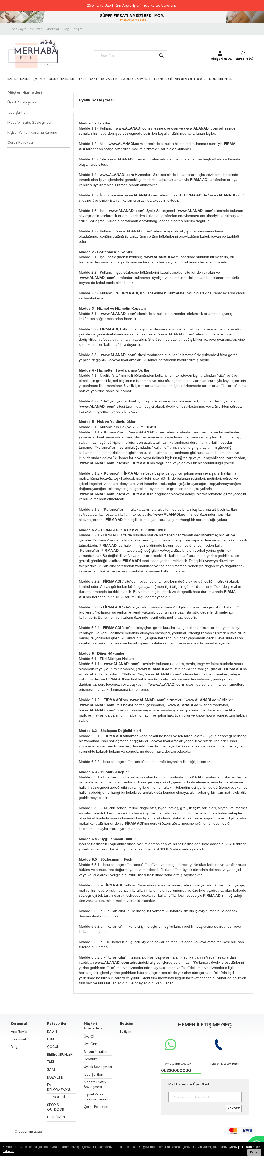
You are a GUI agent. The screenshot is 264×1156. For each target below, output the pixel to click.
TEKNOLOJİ (162, 79)
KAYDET (233, 1108)
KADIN (12, 79)
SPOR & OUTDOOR (190, 79)
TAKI (82, 79)
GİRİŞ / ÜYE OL (221, 59)
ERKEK (25, 79)
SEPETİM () (244, 59)
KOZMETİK (109, 79)
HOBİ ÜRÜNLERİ (221, 79)
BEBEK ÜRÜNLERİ (62, 79)
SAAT (93, 79)
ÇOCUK (39, 79)
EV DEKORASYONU (135, 79)
